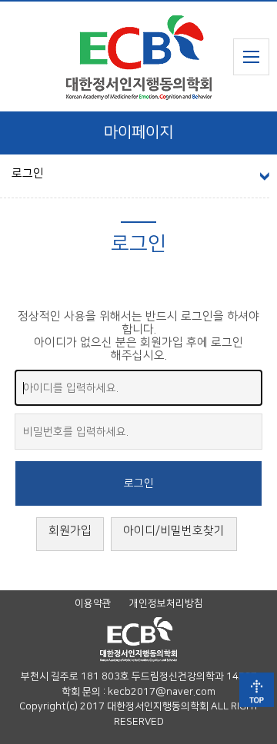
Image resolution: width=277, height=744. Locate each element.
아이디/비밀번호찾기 (174, 530)
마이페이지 (138, 132)
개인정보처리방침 (166, 603)
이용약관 (93, 603)
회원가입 (70, 530)
